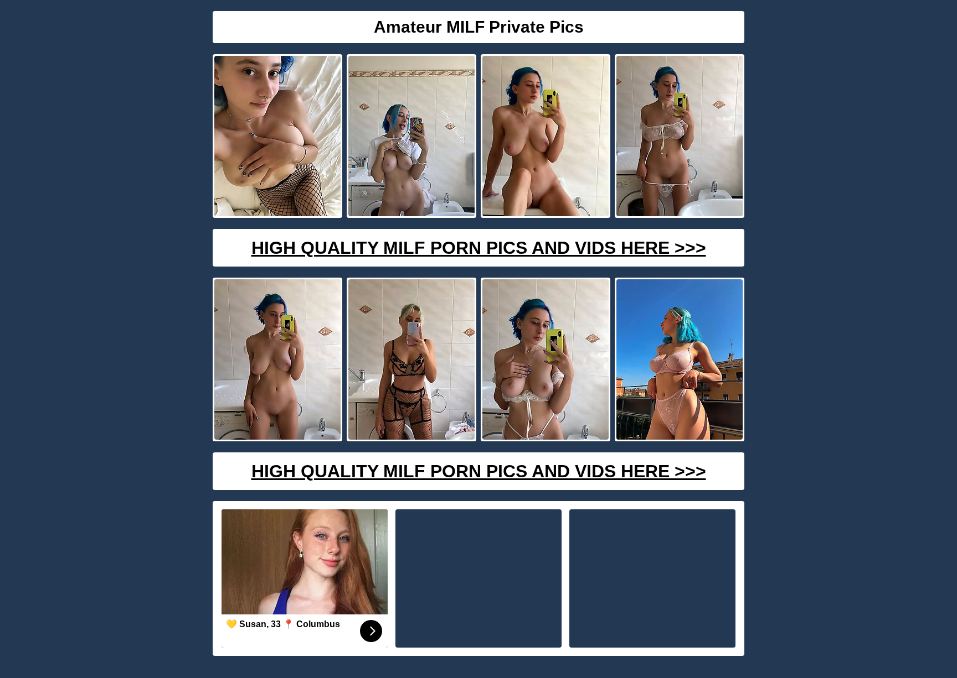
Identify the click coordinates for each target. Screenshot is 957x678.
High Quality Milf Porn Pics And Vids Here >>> (478, 248)
